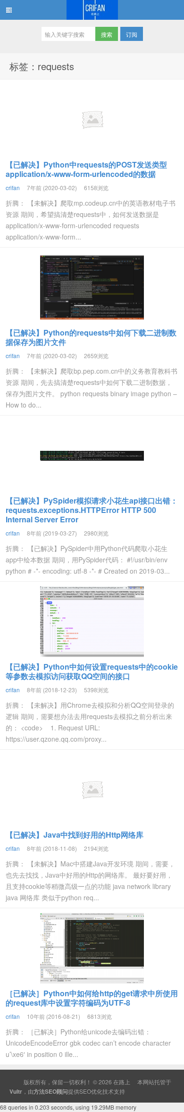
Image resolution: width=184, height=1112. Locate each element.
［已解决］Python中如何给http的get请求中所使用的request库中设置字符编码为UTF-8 (92, 998)
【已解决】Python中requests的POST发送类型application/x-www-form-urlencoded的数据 (86, 169)
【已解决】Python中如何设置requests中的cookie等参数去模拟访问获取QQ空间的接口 (92, 671)
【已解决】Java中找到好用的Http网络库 (74, 834)
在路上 (92, 10)
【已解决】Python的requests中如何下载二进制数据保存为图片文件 (91, 337)
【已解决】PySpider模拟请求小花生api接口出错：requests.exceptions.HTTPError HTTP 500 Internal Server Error (92, 510)
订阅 (131, 34)
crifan (13, 188)
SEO (85, 1091)
